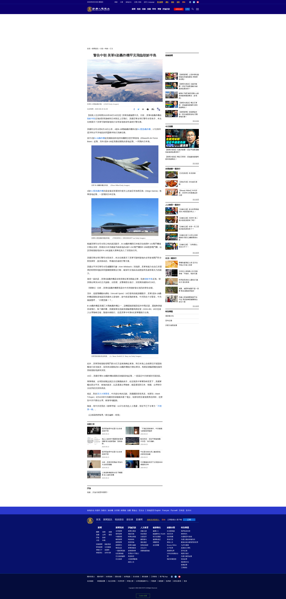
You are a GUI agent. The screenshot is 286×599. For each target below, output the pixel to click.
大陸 (101, 48)
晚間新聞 (119, 539)
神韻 (116, 2)
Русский (174, 510)
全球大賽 (108, 553)
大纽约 (97, 510)
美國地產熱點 (145, 551)
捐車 (178, 2)
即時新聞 (99, 547)
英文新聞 (160, 2)
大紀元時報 (112, 581)
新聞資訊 (95, 48)
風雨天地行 (185, 553)
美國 (97, 535)
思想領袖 (131, 542)
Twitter (194, 2)
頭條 (144, 9)
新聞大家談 (132, 531)
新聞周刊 (119, 545)
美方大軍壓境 (103, 394)
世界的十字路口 (133, 553)
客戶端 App (164, 576)
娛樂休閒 (171, 527)
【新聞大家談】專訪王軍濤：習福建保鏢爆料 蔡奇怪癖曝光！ (188, 105)
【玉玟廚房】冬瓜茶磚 (187, 173)
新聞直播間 (179, 9)
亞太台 (141, 510)
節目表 (129, 519)
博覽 (159, 9)
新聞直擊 (119, 542)
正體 (135, 2)
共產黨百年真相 (186, 536)
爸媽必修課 (144, 545)
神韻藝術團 (101, 581)
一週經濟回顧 (120, 551)
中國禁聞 (119, 536)
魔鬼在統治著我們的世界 (189, 542)
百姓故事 (184, 559)
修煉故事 (184, 565)
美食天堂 (170, 539)
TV (188, 9)
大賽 (121, 2)
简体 (139, 2)
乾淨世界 (121, 581)
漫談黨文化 (169, 316)
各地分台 (128, 2)
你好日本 (170, 534)
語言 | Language (149, 2)
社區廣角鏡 (119, 553)
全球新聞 (119, 531)
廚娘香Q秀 (170, 551)
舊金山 (134, 510)
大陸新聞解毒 (132, 559)
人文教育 (144, 527)
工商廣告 (184, 567)
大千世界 (170, 548)
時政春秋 (131, 539)
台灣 (103, 535)
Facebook (190, 2)
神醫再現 (156, 542)
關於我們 (100, 576)
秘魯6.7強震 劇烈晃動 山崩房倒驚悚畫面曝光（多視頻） (189, 95)
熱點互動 (131, 534)
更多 (185, 581)
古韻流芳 (143, 536)
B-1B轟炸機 (99, 138)
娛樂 (110, 532)
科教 (103, 540)
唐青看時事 (132, 551)
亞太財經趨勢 (120, 556)
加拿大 (104, 510)
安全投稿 (136, 576)
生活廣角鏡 (171, 531)
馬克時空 (131, 556)
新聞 (133, 9)
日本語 (181, 510)
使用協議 (127, 576)
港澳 (103, 532)
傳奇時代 (184, 534)
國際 (97, 532)
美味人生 (170, 542)
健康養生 (157, 527)
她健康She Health (159, 534)
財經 (103, 537)
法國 (129, 510)
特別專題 (169, 311)
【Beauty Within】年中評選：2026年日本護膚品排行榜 (188, 193)
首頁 (88, 48)
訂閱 (189, 520)
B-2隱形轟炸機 (144, 129)
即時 (154, 9)
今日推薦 (169, 126)
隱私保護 (118, 576)
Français (165, 510)
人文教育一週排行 (172, 205)
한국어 (188, 510)
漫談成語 (143, 542)
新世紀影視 (177, 581)
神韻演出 (99, 553)
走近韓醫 (156, 545)
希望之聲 (130, 581)
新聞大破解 (132, 545)
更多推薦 (196, 163)
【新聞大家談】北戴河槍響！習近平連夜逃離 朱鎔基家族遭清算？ (188, 86)
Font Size (152, 108)
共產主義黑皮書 (171, 325)
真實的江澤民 (185, 548)
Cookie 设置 (143, 596)
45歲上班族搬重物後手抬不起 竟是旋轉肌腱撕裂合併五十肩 (188, 299)
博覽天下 (99, 550)
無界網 (168, 581)
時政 (106, 48)
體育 (110, 535)
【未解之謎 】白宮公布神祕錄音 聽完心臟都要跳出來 (188, 237)
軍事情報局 (132, 548)
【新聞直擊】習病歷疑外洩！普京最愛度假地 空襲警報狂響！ (188, 114)
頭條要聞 (99, 544)
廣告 (167, 2)
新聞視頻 (120, 527)
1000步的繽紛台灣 (172, 555)
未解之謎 (143, 531)
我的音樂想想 (171, 559)
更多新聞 (196, 199)
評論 (97, 537)
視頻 (139, 9)
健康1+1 (156, 531)
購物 (183, 2)
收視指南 (109, 576)
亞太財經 (119, 559)
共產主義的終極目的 (188, 539)
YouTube (198, 2)
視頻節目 (119, 519)
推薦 (149, 9)
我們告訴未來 (185, 531)
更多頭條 (196, 121)
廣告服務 (145, 576)
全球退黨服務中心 (142, 581)
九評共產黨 (185, 545)
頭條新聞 (169, 55)
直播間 (139, 519)
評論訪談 (166, 9)
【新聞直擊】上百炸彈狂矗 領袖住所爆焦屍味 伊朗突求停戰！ (189, 77)
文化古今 (143, 548)
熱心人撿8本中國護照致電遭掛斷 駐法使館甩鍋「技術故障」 (112, 441)
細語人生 (131, 562)
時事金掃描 (132, 536)
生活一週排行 (171, 258)
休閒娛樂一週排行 (172, 169)
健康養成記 (157, 539)
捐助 (172, 2)
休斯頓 (123, 510)
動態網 (161, 581)
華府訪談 (119, 548)
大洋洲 (117, 510)
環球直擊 (119, 534)
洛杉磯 (110, 510)
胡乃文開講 (157, 536)
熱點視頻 (108, 544)
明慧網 (153, 581)
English (158, 510)
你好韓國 (170, 536)
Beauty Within (172, 545)
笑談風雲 (143, 534)
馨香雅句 (143, 539)
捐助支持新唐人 (153, 520)
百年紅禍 (168, 320)
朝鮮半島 (91, 118)
